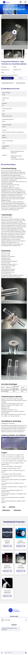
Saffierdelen (17, 510)
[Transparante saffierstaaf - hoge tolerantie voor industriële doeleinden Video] (14, 32)
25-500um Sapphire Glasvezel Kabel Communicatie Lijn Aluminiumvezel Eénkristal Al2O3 (7, 542)
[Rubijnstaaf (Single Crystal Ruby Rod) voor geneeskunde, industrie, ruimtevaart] (7, 558)
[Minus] (26, 620)
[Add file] (2, 652)
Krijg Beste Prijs (7, 78)
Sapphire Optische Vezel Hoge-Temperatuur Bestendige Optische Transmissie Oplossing (21, 542)
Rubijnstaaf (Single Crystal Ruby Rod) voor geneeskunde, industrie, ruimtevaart (7, 567)
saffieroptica (6, 510)
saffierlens (12, 507)
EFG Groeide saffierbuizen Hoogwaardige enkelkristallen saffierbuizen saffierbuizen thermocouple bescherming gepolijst (7, 592)
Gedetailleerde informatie (7, 83)
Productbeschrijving (20, 83)
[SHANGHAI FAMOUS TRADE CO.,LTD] (6, 2)
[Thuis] (14, 610)
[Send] (26, 652)
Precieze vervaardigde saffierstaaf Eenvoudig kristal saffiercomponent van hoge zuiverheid (20, 567)
